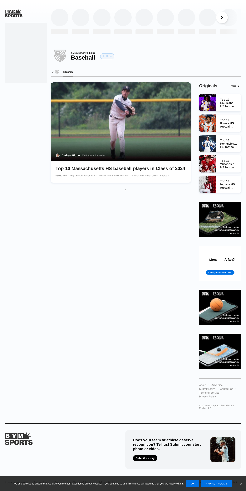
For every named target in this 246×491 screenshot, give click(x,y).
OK (193, 483)
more (233, 86)
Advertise (217, 384)
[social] (220, 219)
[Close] (241, 484)
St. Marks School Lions (83, 52)
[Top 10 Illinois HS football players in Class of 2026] (207, 123)
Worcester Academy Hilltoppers (112, 175)
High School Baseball (82, 175)
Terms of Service (209, 392)
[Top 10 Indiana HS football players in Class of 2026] (207, 184)
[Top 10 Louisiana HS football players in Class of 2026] (207, 102)
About (202, 384)
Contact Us (226, 388)
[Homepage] (13, 13)
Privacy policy (217, 483)
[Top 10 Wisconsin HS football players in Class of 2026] (207, 164)
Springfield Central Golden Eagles (149, 175)
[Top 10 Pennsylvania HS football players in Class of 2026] (207, 143)
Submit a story (145, 458)
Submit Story (207, 388)
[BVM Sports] (19, 438)
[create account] (220, 263)
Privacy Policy (207, 396)
